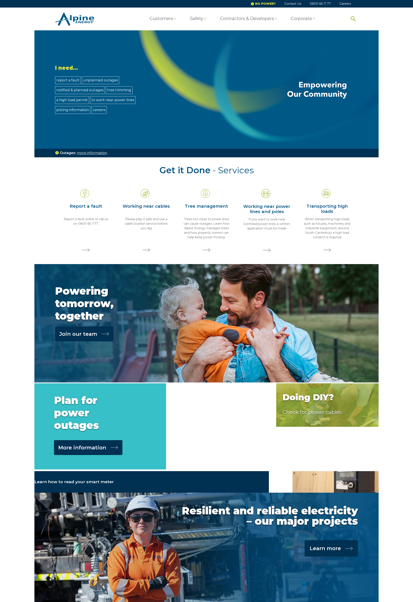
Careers (345, 4)
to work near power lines (112, 100)
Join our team (78, 334)
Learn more (325, 548)
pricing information (72, 110)
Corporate (301, 18)
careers (99, 110)
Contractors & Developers (247, 18)
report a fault (68, 80)
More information (82, 447)
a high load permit (72, 100)
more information (92, 153)
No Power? (265, 4)
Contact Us (292, 4)
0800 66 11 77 (320, 4)
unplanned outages (100, 80)
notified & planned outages (79, 90)
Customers (161, 18)
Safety (196, 18)
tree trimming (119, 90)
